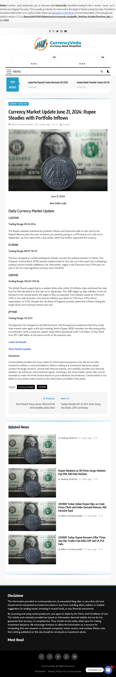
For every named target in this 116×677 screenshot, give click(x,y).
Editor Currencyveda (22, 124)
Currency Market (26, 386)
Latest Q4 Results (17, 342)
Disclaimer (40, 671)
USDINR (42, 386)
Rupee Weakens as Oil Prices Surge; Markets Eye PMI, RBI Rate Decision (82, 472)
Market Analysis (18, 103)
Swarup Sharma (69, 438)
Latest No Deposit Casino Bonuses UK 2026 (37, 82)
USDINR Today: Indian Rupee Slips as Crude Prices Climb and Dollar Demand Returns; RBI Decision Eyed (82, 507)
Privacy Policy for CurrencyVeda (64, 671)
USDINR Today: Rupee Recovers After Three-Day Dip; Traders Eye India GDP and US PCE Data (82, 541)
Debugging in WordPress (63, 12)
